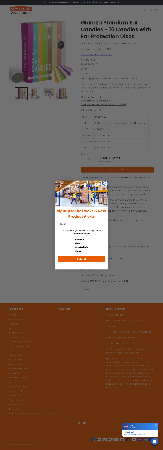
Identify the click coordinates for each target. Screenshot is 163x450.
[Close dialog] (105, 183)
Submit (81, 259)
